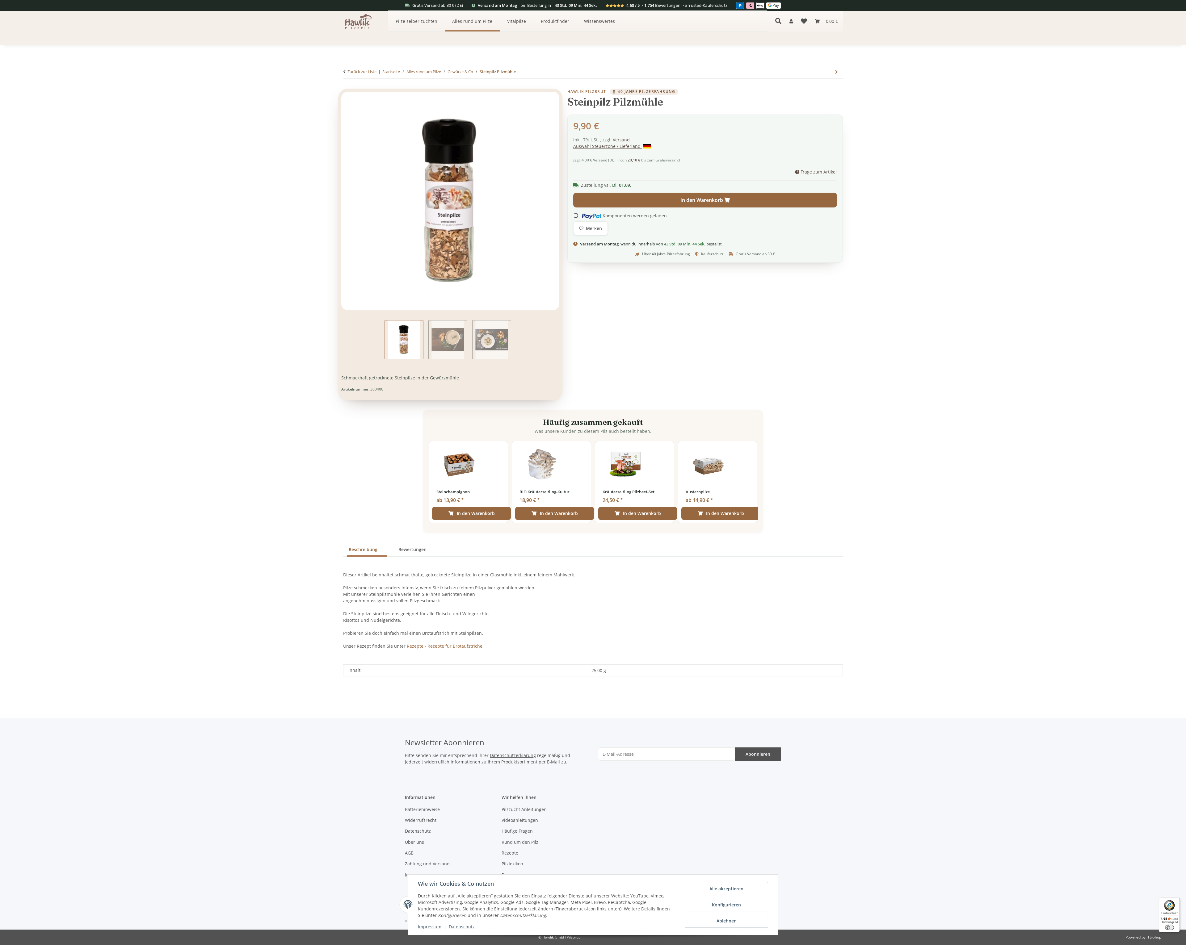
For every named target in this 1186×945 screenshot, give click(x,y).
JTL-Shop (1153, 937)
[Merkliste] (804, 21)
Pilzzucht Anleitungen (524, 809)
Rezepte (510, 853)
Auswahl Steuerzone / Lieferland (607, 146)
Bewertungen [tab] (412, 549)
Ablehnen (727, 921)
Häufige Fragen (517, 831)
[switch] (1169, 927)
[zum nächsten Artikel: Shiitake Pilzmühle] (836, 71)
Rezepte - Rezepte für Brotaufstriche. (445, 646)
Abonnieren (758, 754)
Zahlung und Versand (427, 864)
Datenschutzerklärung (513, 755)
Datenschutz (462, 927)
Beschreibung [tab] (363, 549)
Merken (594, 229)
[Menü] (1177, 900)
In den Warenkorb (476, 513)
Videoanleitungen (520, 820)
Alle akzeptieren (726, 889)
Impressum (429, 927)
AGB (409, 853)
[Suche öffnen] (778, 21)
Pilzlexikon (512, 864)
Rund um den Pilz (520, 842)
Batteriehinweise (422, 809)
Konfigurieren (726, 905)
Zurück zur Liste (361, 71)
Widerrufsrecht (420, 820)
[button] (791, 21)
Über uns (414, 842)
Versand (621, 140)
